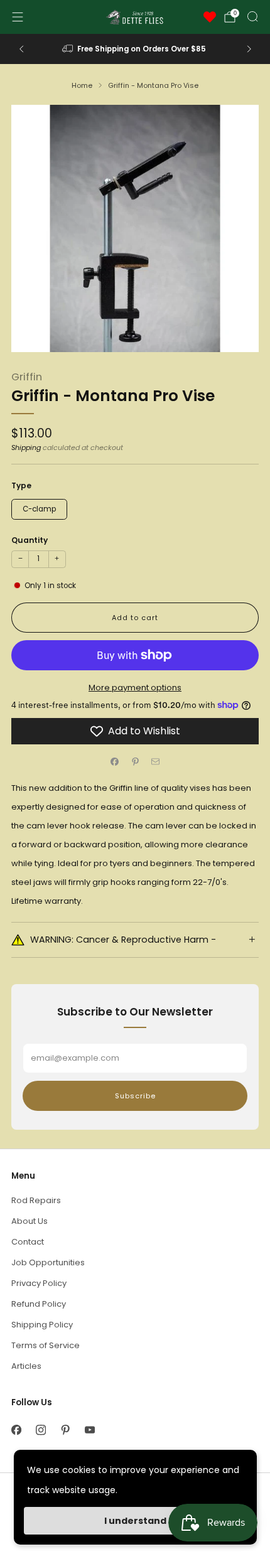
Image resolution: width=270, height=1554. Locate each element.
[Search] (252, 16)
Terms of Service (45, 1345)
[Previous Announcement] (21, 48)
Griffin (26, 377)
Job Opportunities (48, 1262)
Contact (27, 1242)
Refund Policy (38, 1304)
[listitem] (135, 49)
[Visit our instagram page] (40, 1430)
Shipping (26, 447)
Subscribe (135, 1096)
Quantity (29, 540)
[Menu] (17, 17)
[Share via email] (155, 762)
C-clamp (39, 509)
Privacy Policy (39, 1283)
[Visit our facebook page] (16, 1430)
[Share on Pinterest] (135, 762)
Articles (26, 1366)
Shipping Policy (42, 1325)
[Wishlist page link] (209, 17)
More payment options (135, 688)
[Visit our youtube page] (89, 1430)
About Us (29, 1221)
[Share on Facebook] (115, 762)
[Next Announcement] (249, 48)
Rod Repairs (36, 1200)
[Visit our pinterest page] (65, 1430)
